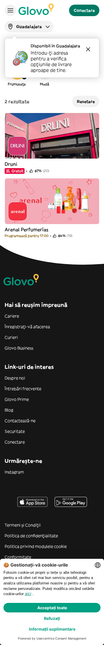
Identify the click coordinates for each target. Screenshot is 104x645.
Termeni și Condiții (23, 525)
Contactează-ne (20, 420)
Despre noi (15, 378)
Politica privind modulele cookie (36, 546)
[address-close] (88, 49)
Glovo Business (19, 348)
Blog (9, 410)
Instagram (14, 472)
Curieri (11, 337)
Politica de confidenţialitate (31, 535)
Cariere (12, 316)
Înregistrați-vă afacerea (27, 326)
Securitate (15, 431)
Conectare (15, 442)
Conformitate (18, 557)
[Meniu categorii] (10, 10)
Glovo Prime (17, 399)
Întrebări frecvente (23, 388)
